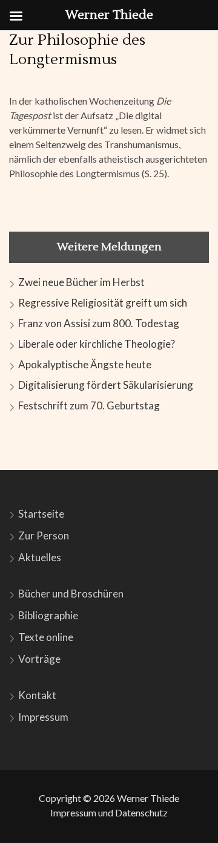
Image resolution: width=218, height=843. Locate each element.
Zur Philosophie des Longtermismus (77, 50)
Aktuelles (39, 557)
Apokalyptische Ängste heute (84, 364)
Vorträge (39, 659)
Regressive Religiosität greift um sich (102, 302)
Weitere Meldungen (109, 247)
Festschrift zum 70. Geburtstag (89, 405)
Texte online (45, 637)
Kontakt (37, 695)
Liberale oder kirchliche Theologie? (96, 343)
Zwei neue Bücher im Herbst (81, 282)
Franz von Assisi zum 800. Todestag (98, 323)
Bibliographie (48, 615)
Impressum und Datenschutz (109, 812)
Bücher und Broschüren (71, 593)
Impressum (43, 717)
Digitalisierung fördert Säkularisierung (105, 385)
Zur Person (43, 535)
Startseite (41, 513)
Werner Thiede (148, 798)
